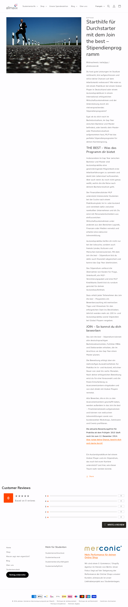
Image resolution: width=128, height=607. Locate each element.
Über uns (10, 565)
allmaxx (20, 601)
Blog (8, 561)
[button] (30, 6)
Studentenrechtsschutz (54, 553)
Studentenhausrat (52, 557)
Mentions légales (74, 604)
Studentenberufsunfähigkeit (57, 562)
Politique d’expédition (58, 604)
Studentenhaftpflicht (54, 566)
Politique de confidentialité (88, 601)
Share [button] (91, 476)
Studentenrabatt (13, 569)
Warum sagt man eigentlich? (18, 556)
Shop (8, 552)
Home (8, 547)
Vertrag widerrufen (17, 575)
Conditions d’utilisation (108, 601)
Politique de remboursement (66, 601)
